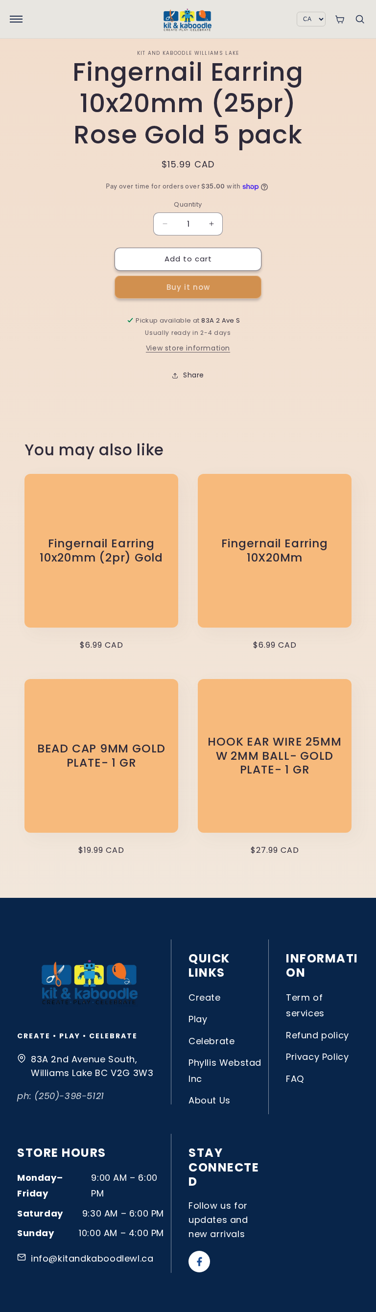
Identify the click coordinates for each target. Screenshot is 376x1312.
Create (204, 997)
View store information (188, 348)
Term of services (305, 1005)
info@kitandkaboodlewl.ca (92, 1258)
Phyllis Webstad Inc (224, 1070)
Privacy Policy (317, 1057)
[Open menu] (16, 19)
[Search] (359, 19)
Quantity (188, 204)
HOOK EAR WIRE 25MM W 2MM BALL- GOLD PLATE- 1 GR (274, 756)
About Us (209, 1100)
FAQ (295, 1079)
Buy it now (188, 287)
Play (197, 1019)
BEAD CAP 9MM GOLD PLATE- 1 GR (101, 756)
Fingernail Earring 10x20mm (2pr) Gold (101, 551)
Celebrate (211, 1041)
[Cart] (339, 19)
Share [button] (193, 375)
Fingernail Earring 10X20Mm (274, 551)
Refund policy (317, 1035)
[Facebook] (199, 1261)
